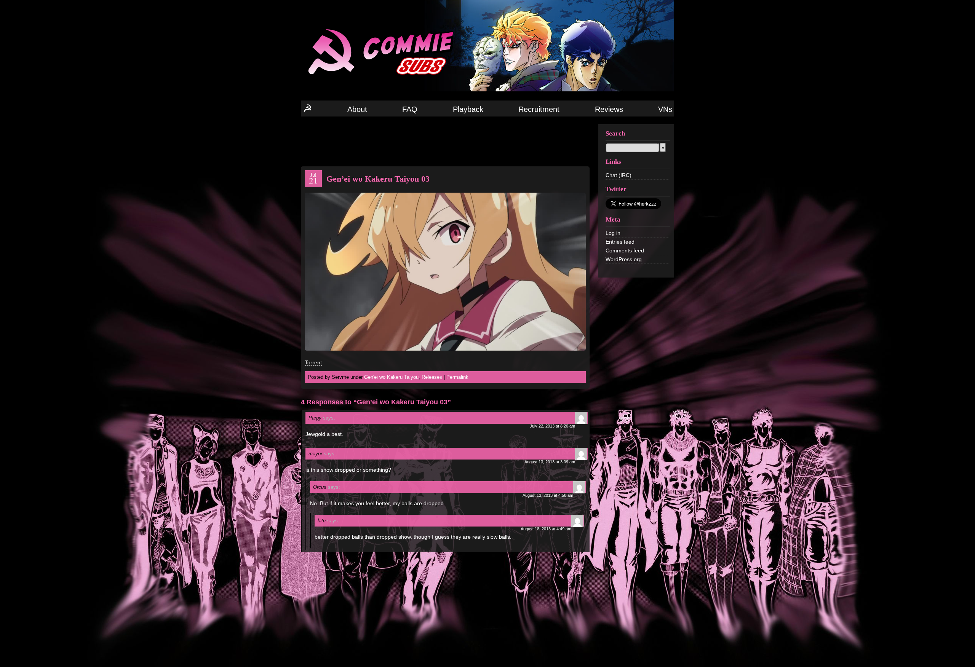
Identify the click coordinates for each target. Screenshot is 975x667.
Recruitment (538, 109)
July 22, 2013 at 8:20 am (552, 426)
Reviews (609, 109)
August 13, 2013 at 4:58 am (548, 495)
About (357, 109)
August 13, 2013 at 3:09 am (549, 462)
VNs (665, 109)
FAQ (409, 109)
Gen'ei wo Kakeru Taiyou (391, 377)
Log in (613, 233)
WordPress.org (624, 259)
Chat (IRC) (618, 175)
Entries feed (620, 242)
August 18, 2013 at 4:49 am (546, 529)
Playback (468, 109)
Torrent (313, 362)
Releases (432, 377)
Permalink (457, 377)
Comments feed (625, 250)
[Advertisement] (445, 141)
